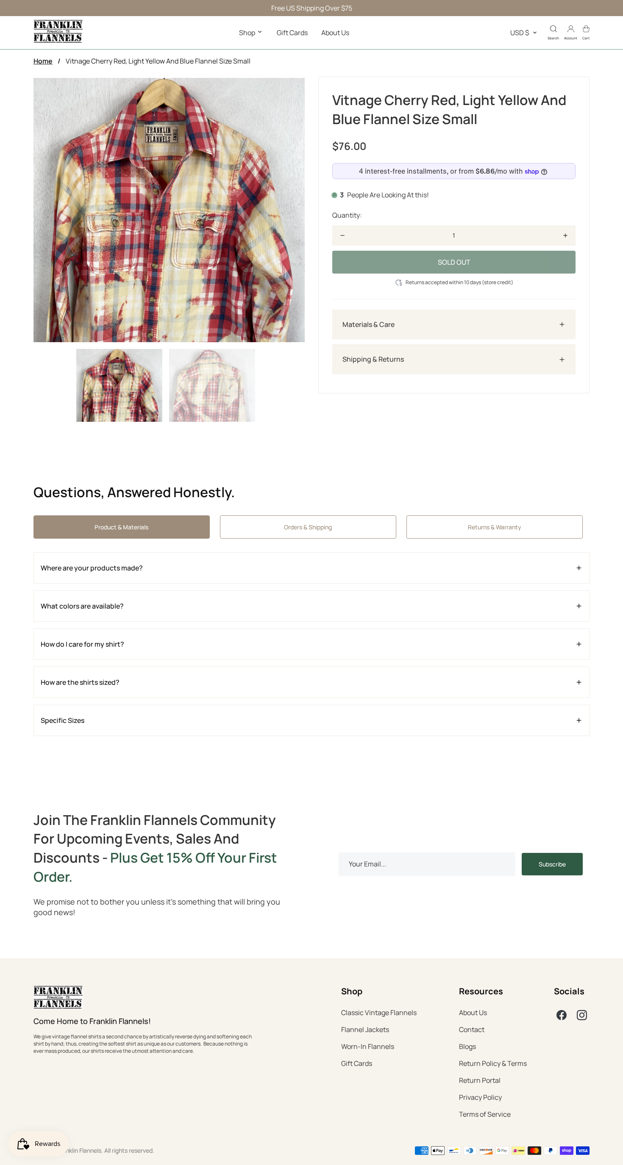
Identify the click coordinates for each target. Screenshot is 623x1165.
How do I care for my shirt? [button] (82, 644)
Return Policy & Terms (493, 1063)
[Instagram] (582, 1015)
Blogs (467, 1046)
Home (43, 61)
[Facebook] (561, 1015)
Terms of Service (485, 1114)
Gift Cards (292, 32)
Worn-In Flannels (367, 1046)
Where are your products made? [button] (92, 568)
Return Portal (480, 1080)
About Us (335, 32)
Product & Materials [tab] (121, 527)
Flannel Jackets (365, 1029)
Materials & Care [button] (368, 324)
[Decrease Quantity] (342, 235)
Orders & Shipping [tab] (308, 527)
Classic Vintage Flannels (379, 1012)
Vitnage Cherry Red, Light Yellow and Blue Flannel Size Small (158, 61)
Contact (471, 1029)
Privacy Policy (480, 1097)
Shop (247, 32)
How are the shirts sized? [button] (80, 682)
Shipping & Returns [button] (373, 359)
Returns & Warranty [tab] (494, 527)
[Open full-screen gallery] (169, 210)
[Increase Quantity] (565, 235)
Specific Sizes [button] (62, 720)
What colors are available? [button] (82, 606)
